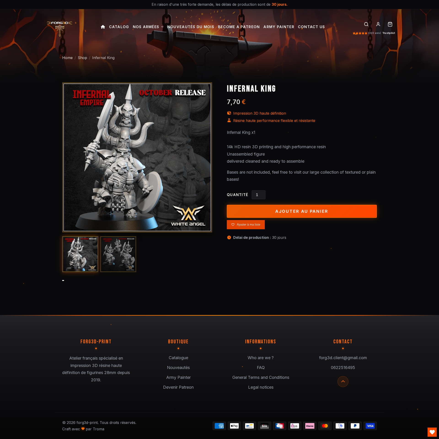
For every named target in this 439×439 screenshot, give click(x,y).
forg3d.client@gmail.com (343, 357)
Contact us (311, 27)
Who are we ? (261, 357)
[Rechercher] (366, 24)
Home (67, 57)
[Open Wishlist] (432, 432)
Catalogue (178, 357)
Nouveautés (178, 367)
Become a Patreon (239, 27)
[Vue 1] (80, 254)
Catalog (119, 27)
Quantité (237, 194)
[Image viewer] (137, 157)
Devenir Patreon (178, 387)
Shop (82, 57)
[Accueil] (103, 27)
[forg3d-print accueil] (59, 27)
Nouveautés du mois (190, 27)
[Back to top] (342, 381)
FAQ (261, 367)
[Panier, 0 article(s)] (390, 24)
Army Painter (278, 27)
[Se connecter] (378, 24)
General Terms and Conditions (260, 377)
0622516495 (343, 367)
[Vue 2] (118, 254)
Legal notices (260, 387)
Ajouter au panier (301, 211)
